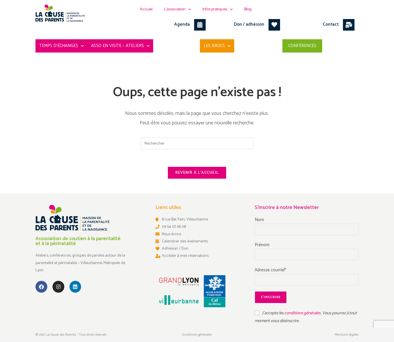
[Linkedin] (75, 287)
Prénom (262, 244)
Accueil (146, 9)
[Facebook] (41, 287)
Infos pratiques (214, 9)
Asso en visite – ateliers (117, 45)
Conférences (302, 45)
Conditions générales (197, 334)
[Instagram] (58, 287)
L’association (174, 9)
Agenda (182, 24)
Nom (259, 219)
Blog (248, 9)
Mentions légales (347, 334)
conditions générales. (303, 313)
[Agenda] (200, 25)
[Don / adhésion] (274, 25)
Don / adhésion (249, 24)
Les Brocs (214, 45)
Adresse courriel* (270, 270)
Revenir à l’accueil (197, 173)
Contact (331, 24)
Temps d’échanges (58, 45)
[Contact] (348, 25)
